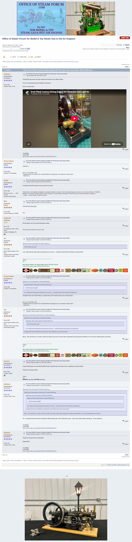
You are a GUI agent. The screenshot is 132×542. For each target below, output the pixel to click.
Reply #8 (29, 362)
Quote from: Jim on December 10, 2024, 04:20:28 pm (36, 281)
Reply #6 (29, 277)
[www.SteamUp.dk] (4, 375)
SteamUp (30, 379)
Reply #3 (29, 202)
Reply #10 (29, 434)
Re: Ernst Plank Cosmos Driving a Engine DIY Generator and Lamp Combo (48, 161)
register (21, 45)
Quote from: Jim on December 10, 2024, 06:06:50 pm (36, 389)
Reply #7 (29, 311)
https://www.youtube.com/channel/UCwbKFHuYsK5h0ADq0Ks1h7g (39, 156)
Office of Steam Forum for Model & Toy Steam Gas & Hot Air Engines (38, 38)
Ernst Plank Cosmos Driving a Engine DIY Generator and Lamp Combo (46, 74)
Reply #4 (29, 219)
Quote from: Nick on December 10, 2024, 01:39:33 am (36, 243)
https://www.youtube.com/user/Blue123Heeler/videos (36, 266)
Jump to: (103, 464)
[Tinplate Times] (4, 234)
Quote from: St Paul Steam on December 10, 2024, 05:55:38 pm (39, 315)
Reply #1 (29, 162)
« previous (124, 64)
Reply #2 (29, 181)
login (16, 45)
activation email (16, 46)
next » (128, 64)
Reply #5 (29, 239)
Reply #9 (29, 385)
